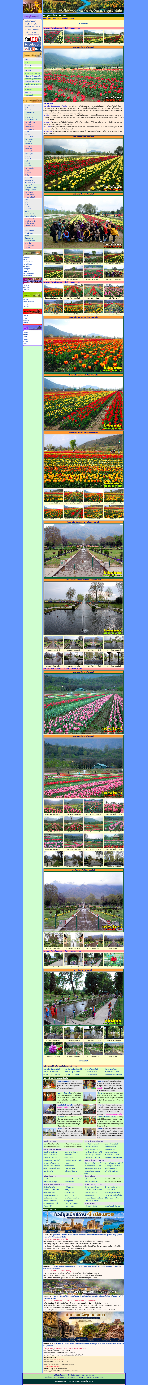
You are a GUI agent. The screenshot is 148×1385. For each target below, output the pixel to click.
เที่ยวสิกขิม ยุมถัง (49, 1192)
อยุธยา (26, 306)
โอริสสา (100, 1129)
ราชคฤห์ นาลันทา (69, 1168)
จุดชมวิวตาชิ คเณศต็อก (71, 1198)
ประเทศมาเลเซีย (30, 219)
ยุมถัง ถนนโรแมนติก (50, 1198)
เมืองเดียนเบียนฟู (30, 87)
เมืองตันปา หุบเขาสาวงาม (33, 79)
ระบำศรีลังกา (29, 180)
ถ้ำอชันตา (61, 1117)
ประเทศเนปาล (29, 139)
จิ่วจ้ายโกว (28, 206)
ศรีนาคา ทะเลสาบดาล (51, 1072)
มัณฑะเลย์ (28, 110)
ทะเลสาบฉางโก (69, 1192)
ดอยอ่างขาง (28, 275)
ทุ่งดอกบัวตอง (28, 262)
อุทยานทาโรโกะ (30, 214)
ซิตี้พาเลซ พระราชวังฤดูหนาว (114, 1198)
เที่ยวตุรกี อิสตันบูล (30, 190)
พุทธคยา (27, 170)
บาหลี (26, 161)
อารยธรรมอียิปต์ (30, 197)
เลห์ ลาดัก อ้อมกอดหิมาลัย (93, 1166)
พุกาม (26, 107)
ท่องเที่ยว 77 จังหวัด (31, 24)
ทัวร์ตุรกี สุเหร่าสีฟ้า (31, 187)
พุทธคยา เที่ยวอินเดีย (64, 1093)
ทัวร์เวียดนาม (29, 124)
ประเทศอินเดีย (29, 168)
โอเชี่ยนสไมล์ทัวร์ (30, 21)
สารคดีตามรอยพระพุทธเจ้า (72, 1160)
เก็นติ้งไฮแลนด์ (29, 223)
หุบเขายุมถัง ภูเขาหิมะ (51, 1195)
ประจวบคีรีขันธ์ (29, 301)
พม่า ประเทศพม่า (30, 105)
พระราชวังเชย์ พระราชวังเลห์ (114, 1163)
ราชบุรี (26, 304)
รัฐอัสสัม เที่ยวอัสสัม (91, 1206)
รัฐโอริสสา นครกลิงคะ (91, 1179)
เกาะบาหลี (28, 165)
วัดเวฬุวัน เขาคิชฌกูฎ (71, 1152)
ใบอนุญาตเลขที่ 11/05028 (32, 27)
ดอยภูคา (27, 269)
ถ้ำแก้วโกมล (28, 264)
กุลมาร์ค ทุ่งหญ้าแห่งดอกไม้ (73, 1069)
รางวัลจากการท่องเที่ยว (32, 32)
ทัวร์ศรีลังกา (28, 70)
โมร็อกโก (27, 236)
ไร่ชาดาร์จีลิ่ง (48, 1206)
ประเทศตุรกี (28, 185)
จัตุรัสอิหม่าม (29, 233)
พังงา (26, 339)
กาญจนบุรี (27, 299)
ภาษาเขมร (28, 134)
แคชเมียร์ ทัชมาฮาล (91, 1072)
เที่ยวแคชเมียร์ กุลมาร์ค (112, 1069)
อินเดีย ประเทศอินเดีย (64, 1081)
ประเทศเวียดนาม (30, 122)
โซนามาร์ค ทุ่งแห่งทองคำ (72, 1072)
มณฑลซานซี (29, 95)
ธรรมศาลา (67, 1163)
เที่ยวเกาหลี (28, 148)
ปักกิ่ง (26, 200)
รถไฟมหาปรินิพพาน (70, 1171)
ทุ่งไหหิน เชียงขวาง (31, 119)
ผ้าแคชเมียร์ (94, 1069)
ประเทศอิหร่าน (29, 231)
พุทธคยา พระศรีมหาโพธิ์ (51, 1160)
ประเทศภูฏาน (29, 154)
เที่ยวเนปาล (28, 143)
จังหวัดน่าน (27, 266)
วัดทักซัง (27, 156)
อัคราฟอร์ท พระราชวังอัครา (93, 1190)
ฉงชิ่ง (26, 202)
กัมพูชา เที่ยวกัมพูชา (31, 136)
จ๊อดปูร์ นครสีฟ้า (110, 1190)
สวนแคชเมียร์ (83, 23)
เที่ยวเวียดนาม (29, 127)
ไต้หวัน (27, 211)
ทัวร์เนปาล (28, 68)
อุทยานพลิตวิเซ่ (29, 245)
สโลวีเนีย (27, 247)
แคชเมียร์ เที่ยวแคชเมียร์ (52, 1069)
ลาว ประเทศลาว (29, 112)
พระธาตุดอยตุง (29, 273)
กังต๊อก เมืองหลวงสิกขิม (51, 1190)
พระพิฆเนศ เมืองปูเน (50, 1181)
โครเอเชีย (28, 243)
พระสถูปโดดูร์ (68, 1201)
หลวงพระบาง (29, 117)
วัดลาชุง (67, 1190)
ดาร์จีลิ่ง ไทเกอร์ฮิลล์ (50, 1201)
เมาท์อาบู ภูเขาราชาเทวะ (112, 1192)
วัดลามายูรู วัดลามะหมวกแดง (114, 1166)
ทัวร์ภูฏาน (28, 65)
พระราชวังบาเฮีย (30, 240)
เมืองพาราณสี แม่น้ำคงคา (52, 1168)
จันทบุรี (26, 320)
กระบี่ (26, 332)
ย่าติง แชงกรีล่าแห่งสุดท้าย (33, 76)
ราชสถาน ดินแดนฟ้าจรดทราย (107, 1117)
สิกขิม (99, 1105)
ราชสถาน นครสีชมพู (91, 1192)
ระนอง (26, 341)
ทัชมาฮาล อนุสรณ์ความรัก (93, 1187)
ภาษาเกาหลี (28, 151)
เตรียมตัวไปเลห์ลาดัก (111, 1171)
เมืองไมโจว (28, 92)
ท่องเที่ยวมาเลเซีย (30, 221)
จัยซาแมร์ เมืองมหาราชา (92, 1201)
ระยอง (26, 318)
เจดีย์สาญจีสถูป (69, 1181)
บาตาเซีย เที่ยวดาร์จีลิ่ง (51, 1203)
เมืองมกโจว (28, 89)
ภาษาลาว (27, 115)
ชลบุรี (26, 316)
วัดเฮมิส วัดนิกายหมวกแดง (93, 1168)
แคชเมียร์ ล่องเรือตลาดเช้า (113, 1074)
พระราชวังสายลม (90, 1195)
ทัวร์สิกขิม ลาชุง (69, 1187)
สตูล (25, 344)
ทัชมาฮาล (101, 1093)
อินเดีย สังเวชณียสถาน (51, 1152)
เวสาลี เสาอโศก (49, 1171)
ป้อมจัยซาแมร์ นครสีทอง (112, 1187)
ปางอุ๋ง (26, 259)
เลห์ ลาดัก (101, 1081)
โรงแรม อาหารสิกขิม (71, 1203)
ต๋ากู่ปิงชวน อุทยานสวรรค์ (32, 81)
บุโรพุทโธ (28, 163)
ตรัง (25, 337)
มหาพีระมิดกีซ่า (29, 195)
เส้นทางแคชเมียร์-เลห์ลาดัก (93, 1163)
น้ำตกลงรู (27, 285)
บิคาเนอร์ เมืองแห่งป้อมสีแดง (94, 1198)
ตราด (26, 322)
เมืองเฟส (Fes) (29, 238)
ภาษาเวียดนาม (29, 129)
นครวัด (27, 132)
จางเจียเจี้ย (28, 209)
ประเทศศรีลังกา (29, 178)
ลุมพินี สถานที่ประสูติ (50, 1157)
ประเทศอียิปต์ (29, 192)
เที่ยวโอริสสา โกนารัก (91, 1181)
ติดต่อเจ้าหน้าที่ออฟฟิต (32, 29)
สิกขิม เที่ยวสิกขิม (49, 1187)
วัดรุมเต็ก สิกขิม (69, 1195)
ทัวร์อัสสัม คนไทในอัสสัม (112, 1206)
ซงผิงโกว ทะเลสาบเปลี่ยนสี (33, 84)
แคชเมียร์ (28, 173)
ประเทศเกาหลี (29, 146)
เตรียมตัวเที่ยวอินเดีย (51, 1155)
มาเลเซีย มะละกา (30, 226)
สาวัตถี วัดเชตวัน (69, 1166)
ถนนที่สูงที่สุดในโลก (111, 1168)
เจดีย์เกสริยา (68, 1155)
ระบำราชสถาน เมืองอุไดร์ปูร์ (113, 1195)
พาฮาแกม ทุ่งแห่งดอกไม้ (52, 1074)
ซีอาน (26, 204)
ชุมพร (26, 334)
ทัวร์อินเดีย (28, 62)
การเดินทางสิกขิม (70, 1206)
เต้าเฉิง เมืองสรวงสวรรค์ (32, 73)
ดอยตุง (26, 271)
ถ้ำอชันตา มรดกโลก (50, 1179)
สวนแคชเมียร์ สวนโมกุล (72, 1074)
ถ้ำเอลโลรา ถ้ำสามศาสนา (72, 1179)
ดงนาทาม (27, 287)
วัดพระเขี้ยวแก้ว (30, 182)
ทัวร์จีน (27, 60)
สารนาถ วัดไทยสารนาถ (51, 1163)
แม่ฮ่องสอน (27, 257)
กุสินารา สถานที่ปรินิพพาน (52, 1166)
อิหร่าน (27, 228)
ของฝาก (87, 1069)
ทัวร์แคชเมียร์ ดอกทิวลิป (112, 1072)
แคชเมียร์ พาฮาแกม (91, 1074)
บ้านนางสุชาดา (69, 1157)
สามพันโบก (27, 290)
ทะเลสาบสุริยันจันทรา (31, 216)
